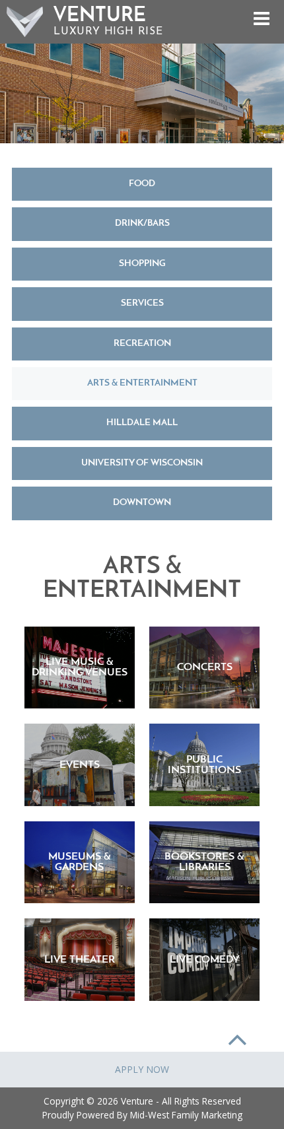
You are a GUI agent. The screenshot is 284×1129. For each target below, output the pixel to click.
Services (142, 303)
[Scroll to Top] (237, 1037)
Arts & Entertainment (142, 383)
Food (142, 184)
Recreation (142, 343)
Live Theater (79, 960)
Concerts (204, 667)
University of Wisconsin (142, 463)
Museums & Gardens (79, 862)
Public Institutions (204, 765)
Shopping (142, 263)
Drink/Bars (142, 223)
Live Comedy (205, 960)
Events (79, 765)
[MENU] (261, 20)
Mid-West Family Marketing (186, 1115)
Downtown (142, 502)
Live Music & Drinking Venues (79, 667)
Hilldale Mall (142, 423)
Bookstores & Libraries (204, 862)
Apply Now (142, 1069)
